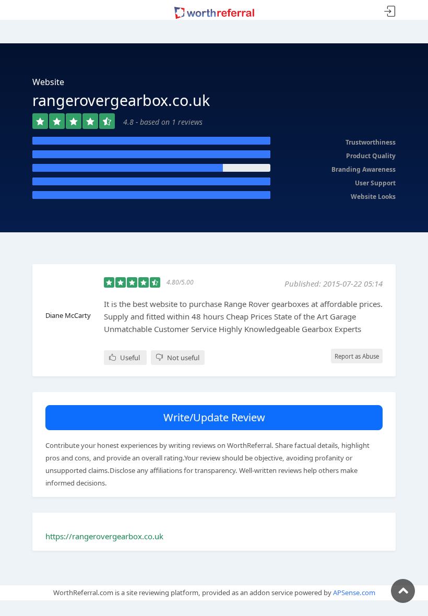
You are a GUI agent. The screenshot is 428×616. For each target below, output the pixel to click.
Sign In (390, 12)
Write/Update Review (214, 417)
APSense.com (354, 592)
